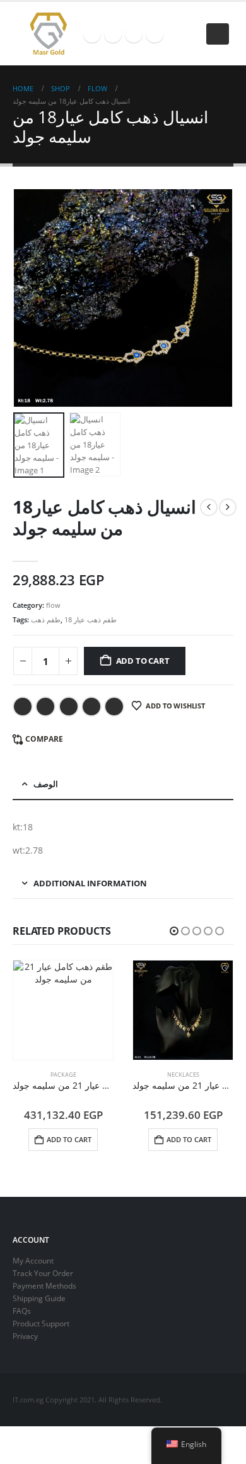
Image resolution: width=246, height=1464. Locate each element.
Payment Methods (44, 1285)
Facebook (23, 706)
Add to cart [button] (69, 1139)
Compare (44, 739)
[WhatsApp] (154, 34)
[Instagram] (134, 34)
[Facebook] (92, 34)
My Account (33, 1260)
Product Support (41, 1323)
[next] (228, 507)
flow (53, 605)
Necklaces (183, 1074)
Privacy (25, 1336)
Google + (91, 706)
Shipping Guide (39, 1298)
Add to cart (143, 660)
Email (114, 706)
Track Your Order (43, 1273)
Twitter (45, 706)
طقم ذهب (46, 619)
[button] (217, 34)
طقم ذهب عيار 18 (90, 619)
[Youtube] (113, 34)
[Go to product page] (63, 1010)
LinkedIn (69, 706)
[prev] (209, 507)
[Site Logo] (48, 33)
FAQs (22, 1311)
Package (63, 1074)
